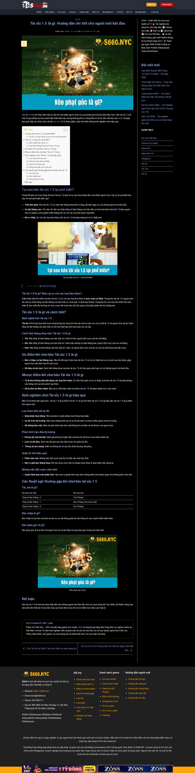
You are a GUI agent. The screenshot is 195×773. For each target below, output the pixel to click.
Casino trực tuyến (149, 143)
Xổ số (129, 12)
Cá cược (62, 12)
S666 (39, 12)
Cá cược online (109, 679)
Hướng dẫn (140, 12)
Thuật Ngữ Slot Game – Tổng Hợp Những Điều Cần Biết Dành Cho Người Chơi (157, 85)
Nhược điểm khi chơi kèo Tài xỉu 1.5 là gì (42, 152)
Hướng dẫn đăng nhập (138, 688)
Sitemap (106, 715)
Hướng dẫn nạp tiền (137, 693)
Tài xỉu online (108, 706)
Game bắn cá (147, 153)
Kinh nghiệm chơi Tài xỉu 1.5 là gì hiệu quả (43, 155)
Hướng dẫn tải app (136, 679)
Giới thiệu (49, 12)
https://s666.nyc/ (41, 691)
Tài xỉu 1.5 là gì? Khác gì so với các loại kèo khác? (48, 137)
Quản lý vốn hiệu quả (37, 164)
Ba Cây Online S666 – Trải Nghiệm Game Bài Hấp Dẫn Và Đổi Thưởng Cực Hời (157, 108)
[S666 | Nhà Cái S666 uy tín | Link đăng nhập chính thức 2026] (35, 4)
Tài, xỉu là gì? (34, 173)
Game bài (84, 12)
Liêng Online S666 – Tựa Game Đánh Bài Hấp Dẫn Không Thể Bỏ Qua (156, 97)
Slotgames (107, 12)
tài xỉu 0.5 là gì (47, 286)
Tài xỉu (120, 12)
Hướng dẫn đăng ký (137, 683)
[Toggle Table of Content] (64, 130)
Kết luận (28, 182)
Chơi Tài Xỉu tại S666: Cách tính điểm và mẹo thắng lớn (51, 648)
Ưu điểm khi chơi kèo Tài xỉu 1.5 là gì (40, 149)
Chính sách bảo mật (85, 679)
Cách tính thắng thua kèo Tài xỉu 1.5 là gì (44, 146)
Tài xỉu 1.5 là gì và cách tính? (37, 140)
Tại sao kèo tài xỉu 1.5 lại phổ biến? (40, 134)
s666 (120, 118)
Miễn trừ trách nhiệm (85, 689)
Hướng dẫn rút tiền (136, 698)
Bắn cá (95, 12)
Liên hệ (154, 12)
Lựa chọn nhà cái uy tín (38, 158)
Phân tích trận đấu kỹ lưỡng (39, 161)
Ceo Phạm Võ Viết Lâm (90, 31)
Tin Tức (144, 169)
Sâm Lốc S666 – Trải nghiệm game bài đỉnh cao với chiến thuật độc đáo (156, 120)
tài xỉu (56, 121)
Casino (72, 12)
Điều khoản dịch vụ (85, 684)
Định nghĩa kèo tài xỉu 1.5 (38, 143)
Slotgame (145, 158)
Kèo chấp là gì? (35, 176)
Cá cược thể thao (149, 138)
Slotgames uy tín (110, 701)
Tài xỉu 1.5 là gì (29, 115)
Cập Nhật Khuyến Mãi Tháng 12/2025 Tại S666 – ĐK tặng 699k (154, 74)
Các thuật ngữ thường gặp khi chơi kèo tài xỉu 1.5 (46, 170)
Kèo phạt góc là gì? (36, 179)
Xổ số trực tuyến (109, 710)
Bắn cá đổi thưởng (110, 696)
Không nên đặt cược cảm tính (40, 167)
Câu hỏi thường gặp (85, 693)
